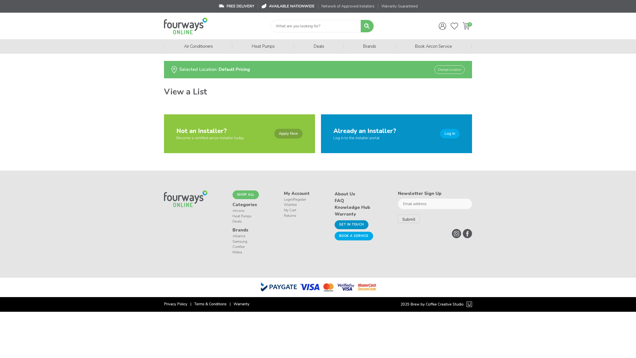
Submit (408, 219)
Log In (449, 133)
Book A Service (354, 236)
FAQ (339, 201)
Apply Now (288, 133)
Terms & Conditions (210, 304)
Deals (319, 46)
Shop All (245, 194)
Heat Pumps (263, 46)
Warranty (345, 214)
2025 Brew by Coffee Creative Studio (432, 304)
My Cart (290, 210)
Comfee (239, 246)
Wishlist (290, 204)
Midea (237, 252)
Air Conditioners (198, 46)
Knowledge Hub (352, 207)
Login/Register (295, 199)
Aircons (238, 210)
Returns (290, 215)
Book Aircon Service (433, 46)
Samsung (240, 241)
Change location (449, 70)
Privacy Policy (175, 304)
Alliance (239, 236)
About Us (345, 194)
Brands (369, 46)
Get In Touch (351, 224)
